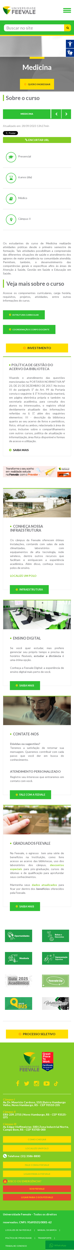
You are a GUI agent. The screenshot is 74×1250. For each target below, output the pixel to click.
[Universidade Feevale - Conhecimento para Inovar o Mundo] (37, 1062)
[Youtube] (47, 1083)
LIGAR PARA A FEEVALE (37, 1173)
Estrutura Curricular (25, 315)
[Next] (66, 113)
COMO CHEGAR (37, 1139)
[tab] (59, 1244)
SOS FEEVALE (37, 1188)
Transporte (45, 1238)
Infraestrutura (31, 589)
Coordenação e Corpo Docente (30, 329)
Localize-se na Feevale (18, 1230)
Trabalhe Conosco (16, 1246)
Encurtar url (38, 140)
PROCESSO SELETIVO (38, 1034)
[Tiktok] (56, 1083)
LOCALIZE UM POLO (23, 575)
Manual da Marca (47, 1230)
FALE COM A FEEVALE (37, 1164)
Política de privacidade (18, 1238)
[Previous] (56, 113)
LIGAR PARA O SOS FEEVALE (37, 1197)
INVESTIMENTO (39, 348)
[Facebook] (17, 1083)
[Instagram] (36, 1083)
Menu (68, 11)
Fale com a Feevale (32, 794)
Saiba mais (20, 450)
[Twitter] (26, 1083)
